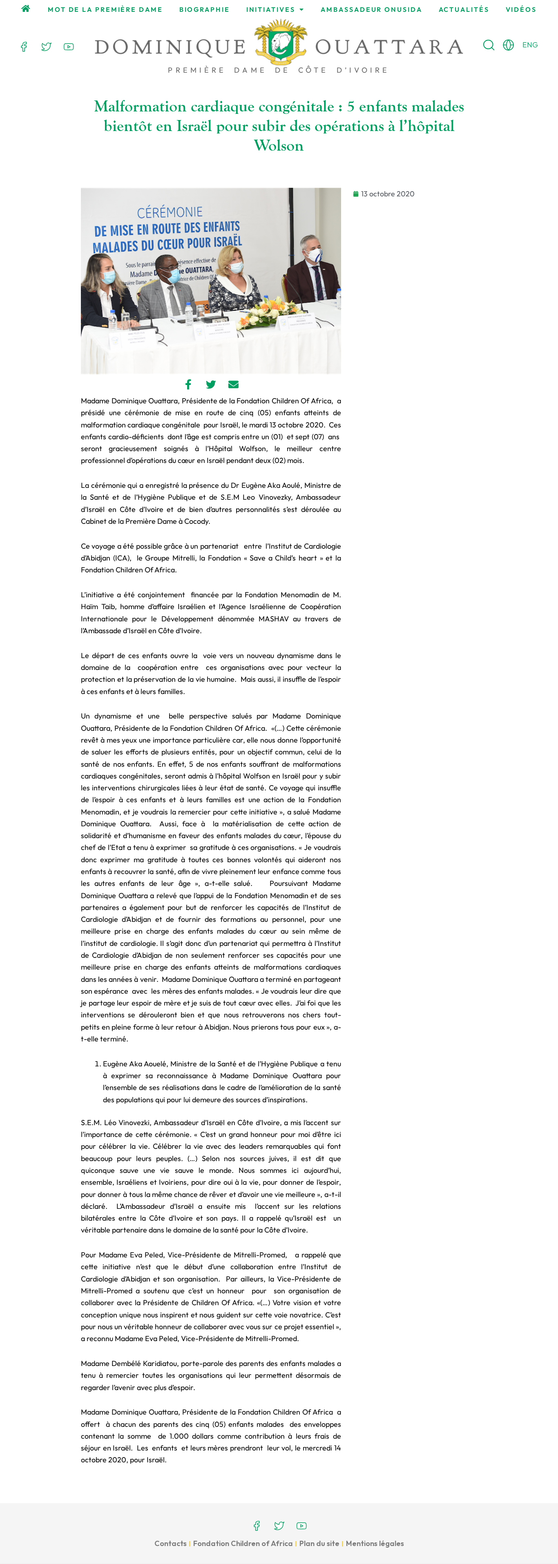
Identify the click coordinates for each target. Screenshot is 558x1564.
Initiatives (270, 9)
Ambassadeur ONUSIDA (371, 9)
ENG (530, 44)
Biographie (204, 9)
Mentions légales (375, 1543)
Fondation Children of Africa (243, 1543)
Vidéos (521, 9)
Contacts (170, 1543)
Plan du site (319, 1543)
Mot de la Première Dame (105, 9)
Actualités (464, 9)
